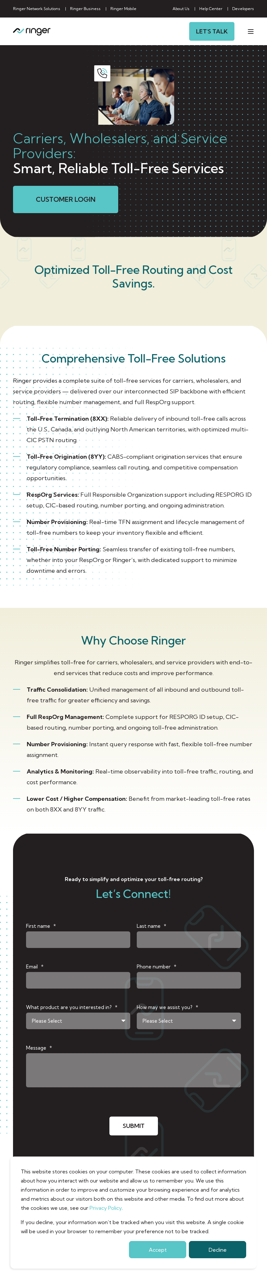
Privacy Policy (106, 1208)
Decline (218, 1250)
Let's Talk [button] (212, 31)
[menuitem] (36, 9)
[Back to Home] (31, 31)
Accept (158, 1250)
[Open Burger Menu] (250, 31)
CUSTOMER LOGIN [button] (65, 199)
